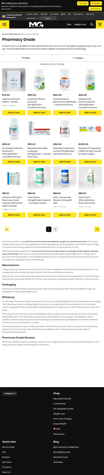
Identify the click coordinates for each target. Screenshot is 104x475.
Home (5, 34)
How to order (32, 14)
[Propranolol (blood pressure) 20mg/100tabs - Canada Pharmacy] (39, 80)
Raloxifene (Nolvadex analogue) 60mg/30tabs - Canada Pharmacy (39, 152)
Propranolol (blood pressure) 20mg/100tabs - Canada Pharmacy (37, 103)
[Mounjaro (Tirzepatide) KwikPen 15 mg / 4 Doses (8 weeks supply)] (90, 129)
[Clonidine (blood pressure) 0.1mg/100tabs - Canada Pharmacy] (64, 80)
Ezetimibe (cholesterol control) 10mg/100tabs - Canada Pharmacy (64, 151)
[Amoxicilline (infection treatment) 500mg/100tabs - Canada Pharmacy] (13, 129)
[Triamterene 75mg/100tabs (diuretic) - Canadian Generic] (39, 178)
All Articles (58, 462)
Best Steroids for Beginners (66, 447)
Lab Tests (54, 14)
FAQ (69, 14)
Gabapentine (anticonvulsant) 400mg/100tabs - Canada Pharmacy (88, 103)
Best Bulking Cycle (61, 452)
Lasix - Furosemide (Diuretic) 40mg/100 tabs (62, 200)
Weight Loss (80, 24)
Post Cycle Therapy (62, 418)
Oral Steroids (59, 403)
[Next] (97, 229)
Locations (31, 18)
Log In (47, 18)
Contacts (6, 467)
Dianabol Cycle (60, 457)
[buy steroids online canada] (36, 24)
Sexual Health (59, 423)
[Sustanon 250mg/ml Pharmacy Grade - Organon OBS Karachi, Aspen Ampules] (13, 178)
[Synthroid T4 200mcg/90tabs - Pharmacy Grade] (90, 178)
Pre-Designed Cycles (63, 408)
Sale (69, 24)
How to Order (8, 447)
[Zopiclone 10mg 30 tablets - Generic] (13, 80)
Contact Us (79, 14)
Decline (96, 3)
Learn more (95, 8)
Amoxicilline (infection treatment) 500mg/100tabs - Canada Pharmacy (12, 152)
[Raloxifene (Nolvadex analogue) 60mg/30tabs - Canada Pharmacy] (39, 129)
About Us (90, 14)
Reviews (44, 14)
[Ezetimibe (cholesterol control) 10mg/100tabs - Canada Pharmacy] (64, 129)
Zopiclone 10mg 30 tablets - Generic (11, 100)
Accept (83, 3)
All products (59, 434)
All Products (14, 34)
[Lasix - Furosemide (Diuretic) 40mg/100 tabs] (64, 178)
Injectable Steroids (62, 398)
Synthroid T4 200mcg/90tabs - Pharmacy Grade (87, 200)
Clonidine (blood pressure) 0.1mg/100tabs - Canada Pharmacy (64, 102)
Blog (63, 14)
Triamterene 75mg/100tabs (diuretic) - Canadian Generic (39, 200)
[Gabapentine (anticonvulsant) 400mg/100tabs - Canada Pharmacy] (90, 80)
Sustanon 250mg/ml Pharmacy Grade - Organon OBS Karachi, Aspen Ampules (12, 201)
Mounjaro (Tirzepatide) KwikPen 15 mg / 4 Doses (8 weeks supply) (90, 151)
